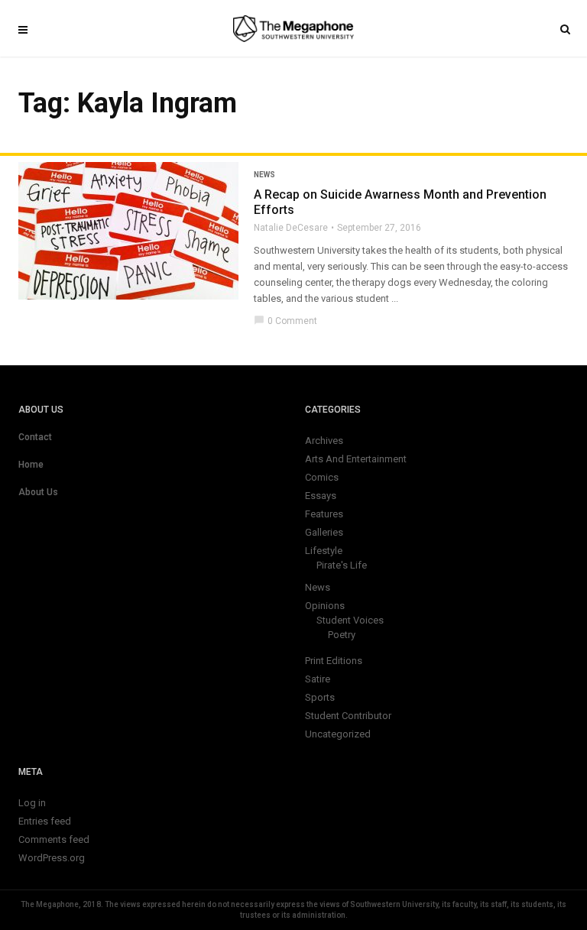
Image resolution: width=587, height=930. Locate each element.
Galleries (324, 532)
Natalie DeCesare (291, 227)
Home (31, 464)
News (264, 174)
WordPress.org (51, 858)
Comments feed (53, 839)
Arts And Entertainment (356, 459)
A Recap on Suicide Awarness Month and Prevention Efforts (400, 202)
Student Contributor (348, 715)
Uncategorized (338, 734)
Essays (320, 495)
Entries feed (44, 821)
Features (324, 514)
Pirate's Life (341, 565)
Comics (322, 477)
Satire (317, 679)
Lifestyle (323, 550)
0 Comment (285, 321)
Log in (32, 802)
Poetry (341, 634)
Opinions (325, 605)
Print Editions (333, 660)
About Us (38, 492)
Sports (320, 697)
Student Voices (350, 620)
